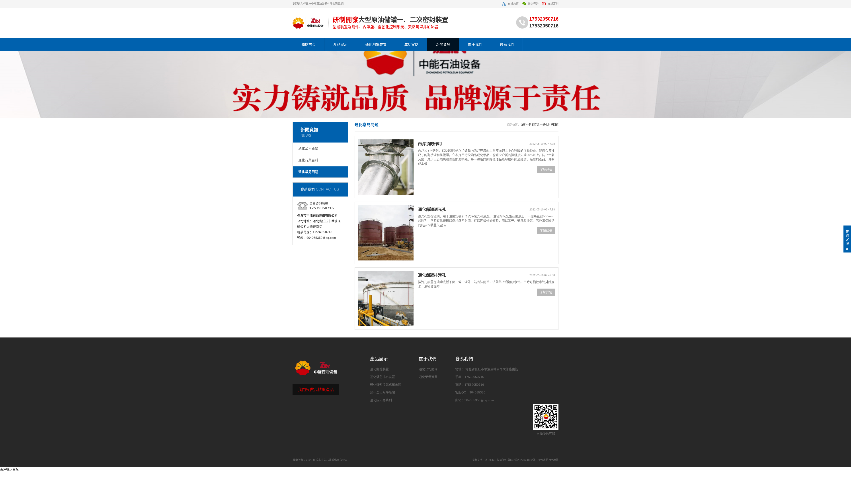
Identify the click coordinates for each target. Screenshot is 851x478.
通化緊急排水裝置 (382, 377)
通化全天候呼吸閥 (382, 392)
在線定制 (553, 3)
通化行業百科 (308, 160)
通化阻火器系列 (381, 400)
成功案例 (411, 44)
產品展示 (340, 44)
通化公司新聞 (308, 148)
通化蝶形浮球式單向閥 (385, 384)
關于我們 (475, 44)
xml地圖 (543, 460)
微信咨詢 (533, 3)
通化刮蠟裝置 (375, 44)
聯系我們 (507, 44)
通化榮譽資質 (428, 377)
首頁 (523, 124)
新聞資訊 (443, 44)
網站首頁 (308, 44)
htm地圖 (553, 460)
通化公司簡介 (428, 369)
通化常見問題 (308, 172)
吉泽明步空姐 (9, 469)
